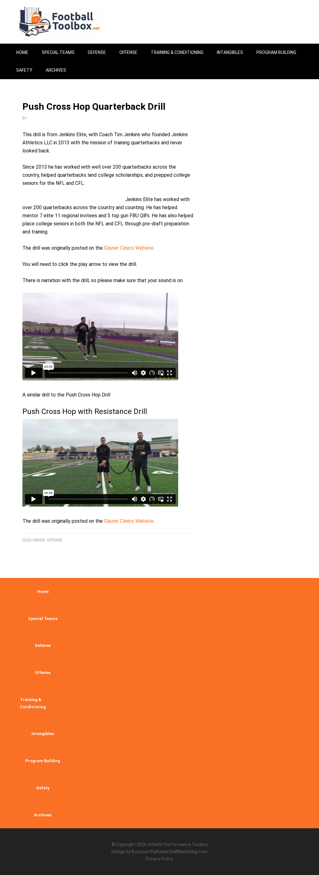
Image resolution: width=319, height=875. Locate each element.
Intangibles (42, 733)
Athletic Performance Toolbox (177, 844)
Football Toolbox (63, 21)
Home (43, 591)
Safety (43, 788)
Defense (43, 645)
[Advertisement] (267, 280)
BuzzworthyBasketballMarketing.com (169, 851)
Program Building (42, 760)
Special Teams (42, 618)
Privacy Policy (159, 858)
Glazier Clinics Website (129, 248)
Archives (42, 815)
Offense (54, 540)
